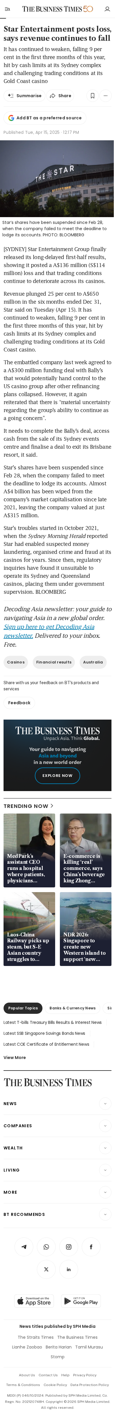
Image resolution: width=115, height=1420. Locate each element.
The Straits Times (36, 1337)
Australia (93, 662)
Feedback (19, 703)
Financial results (53, 662)
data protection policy (89, 1385)
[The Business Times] (52, 9)
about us (27, 1375)
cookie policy (55, 1385)
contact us (48, 1375)
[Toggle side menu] (7, 9)
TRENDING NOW (26, 806)
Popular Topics (23, 1008)
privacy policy (84, 1375)
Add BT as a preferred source (49, 118)
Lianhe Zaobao (27, 1347)
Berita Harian (59, 1347)
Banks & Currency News (73, 1008)
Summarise (29, 96)
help (65, 1375)
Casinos (15, 662)
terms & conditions (23, 1385)
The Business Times (77, 1337)
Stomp (58, 1357)
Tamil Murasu (89, 1347)
